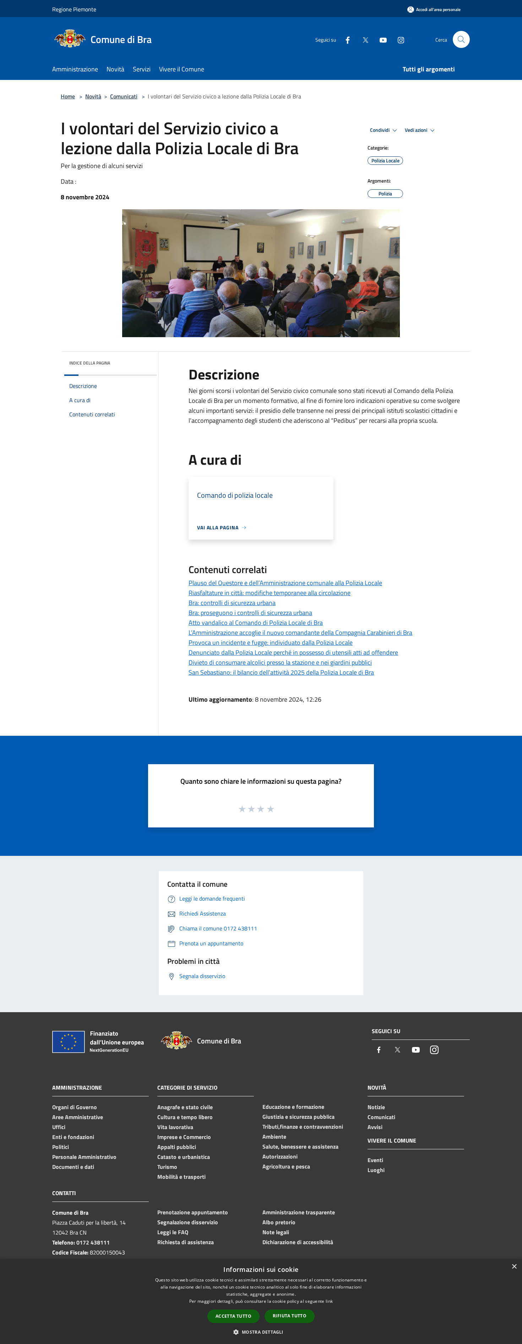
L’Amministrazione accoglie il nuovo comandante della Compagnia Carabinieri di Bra (300, 632)
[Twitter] (362, 39)
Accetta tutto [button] (233, 1316)
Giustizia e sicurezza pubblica (298, 1116)
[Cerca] (461, 39)
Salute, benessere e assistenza (300, 1146)
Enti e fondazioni (73, 1137)
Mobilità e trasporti (181, 1176)
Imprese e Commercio (184, 1137)
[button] (261, 1331)
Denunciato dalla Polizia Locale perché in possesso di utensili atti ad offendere (293, 652)
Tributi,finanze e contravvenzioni (302, 1126)
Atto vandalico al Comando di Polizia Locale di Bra (256, 622)
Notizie (376, 1107)
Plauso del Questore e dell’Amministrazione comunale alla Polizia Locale (285, 583)
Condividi (380, 130)
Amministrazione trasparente (298, 1212)
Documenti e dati (73, 1166)
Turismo (167, 1166)
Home (68, 96)
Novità (93, 96)
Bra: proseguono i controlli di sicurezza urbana (250, 612)
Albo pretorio (278, 1222)
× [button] (514, 1266)
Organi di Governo (74, 1107)
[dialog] (261, 1301)
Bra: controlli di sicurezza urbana (232, 603)
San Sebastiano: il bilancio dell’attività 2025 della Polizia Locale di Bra (281, 672)
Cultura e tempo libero (185, 1117)
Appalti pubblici (176, 1147)
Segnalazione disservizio (187, 1222)
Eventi (375, 1160)
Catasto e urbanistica (183, 1157)
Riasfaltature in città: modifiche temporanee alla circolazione (269, 593)
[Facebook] (345, 39)
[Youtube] (380, 39)
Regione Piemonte (74, 9)
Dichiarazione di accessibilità (297, 1242)
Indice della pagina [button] (89, 363)
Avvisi (375, 1127)
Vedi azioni (416, 130)
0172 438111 (93, 1242)
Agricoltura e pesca (286, 1166)
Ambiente (274, 1136)
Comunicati (123, 96)
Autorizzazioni (280, 1156)
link (329, 1301)
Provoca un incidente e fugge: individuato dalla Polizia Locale (271, 642)
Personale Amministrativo (84, 1157)
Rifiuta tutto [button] (289, 1316)
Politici (60, 1147)
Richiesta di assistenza (185, 1242)
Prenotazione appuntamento (192, 1212)
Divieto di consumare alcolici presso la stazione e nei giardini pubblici (280, 662)
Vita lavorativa (175, 1127)
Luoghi (376, 1170)
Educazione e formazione (293, 1106)
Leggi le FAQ (172, 1232)
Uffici (58, 1127)
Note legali (275, 1232)
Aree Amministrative (77, 1117)
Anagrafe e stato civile (185, 1107)
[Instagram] (398, 39)
